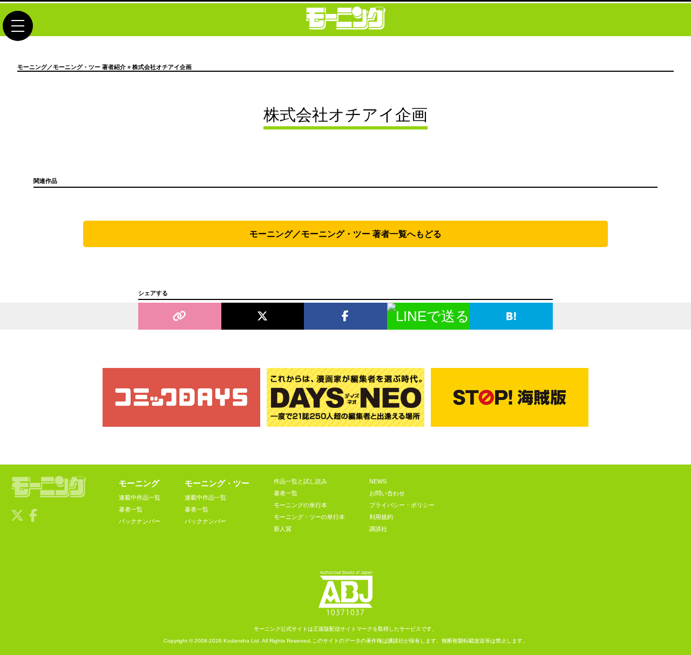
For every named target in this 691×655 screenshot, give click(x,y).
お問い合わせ (387, 493)
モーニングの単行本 (300, 505)
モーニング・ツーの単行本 (309, 517)
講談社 (378, 529)
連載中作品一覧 (139, 497)
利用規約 (381, 517)
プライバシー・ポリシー (402, 505)
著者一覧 (131, 509)
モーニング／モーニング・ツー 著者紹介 (71, 67)
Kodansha (236, 641)
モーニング (139, 483)
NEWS (378, 481)
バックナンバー (139, 521)
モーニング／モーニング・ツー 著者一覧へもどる (345, 233)
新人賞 (283, 529)
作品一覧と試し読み (300, 481)
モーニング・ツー (217, 483)
